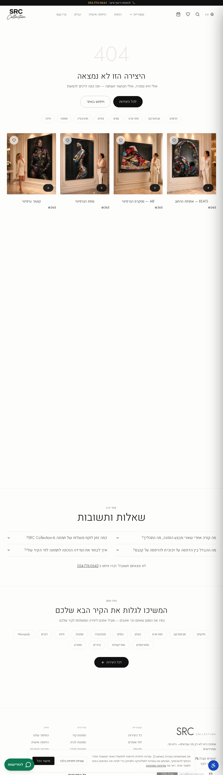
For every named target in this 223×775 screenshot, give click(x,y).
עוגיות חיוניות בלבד (72, 761)
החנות (118, 14)
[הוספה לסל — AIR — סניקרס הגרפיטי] (155, 188)
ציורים (97, 645)
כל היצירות (135, 735)
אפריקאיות (118, 645)
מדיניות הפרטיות (156, 765)
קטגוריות (138, 14)
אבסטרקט (154, 118)
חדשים (173, 118)
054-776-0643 (97, 3)
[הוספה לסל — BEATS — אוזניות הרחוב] (208, 188)
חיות (48, 118)
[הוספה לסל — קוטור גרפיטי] (48, 188)
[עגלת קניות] (178, 14)
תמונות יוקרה (78, 749)
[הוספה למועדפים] (174, 140)
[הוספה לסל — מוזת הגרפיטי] (101, 188)
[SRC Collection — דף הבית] (16, 14)
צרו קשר (61, 14)
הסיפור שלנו (41, 735)
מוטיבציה (82, 118)
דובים (44, 634)
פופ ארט (133, 118)
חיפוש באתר (95, 101)
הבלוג (77, 14)
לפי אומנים (135, 742)
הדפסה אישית (97, 14)
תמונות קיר (79, 735)
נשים (116, 118)
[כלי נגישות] (213, 765)
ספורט (78, 645)
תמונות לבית (78, 742)
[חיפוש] (197, 14)
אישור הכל (43, 761)
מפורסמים (142, 645)
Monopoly (24, 634)
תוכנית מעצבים (39, 749)
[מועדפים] (188, 14)
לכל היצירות (128, 101)
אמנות (64, 118)
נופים (101, 118)
